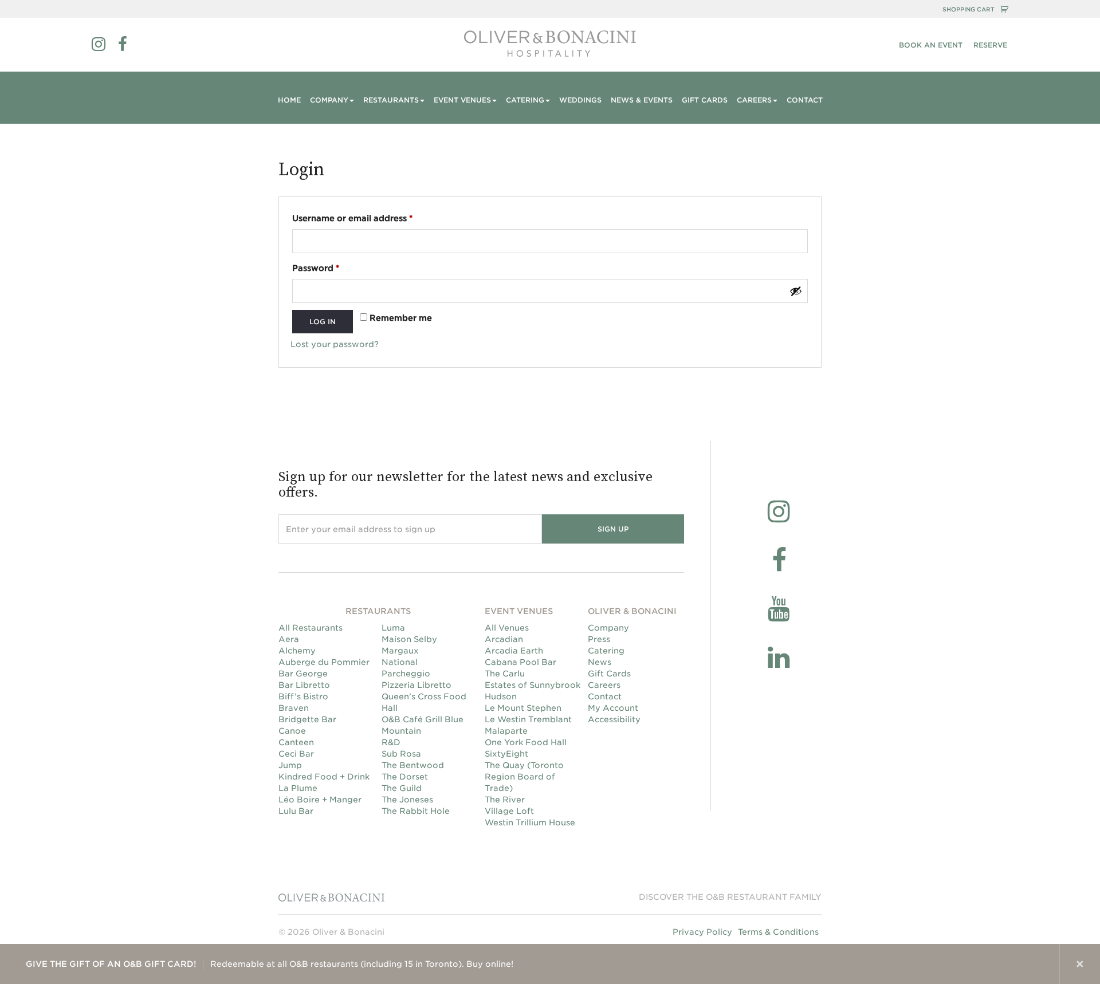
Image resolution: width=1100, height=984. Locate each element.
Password (335, 268)
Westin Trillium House (530, 822)
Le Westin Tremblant (528, 719)
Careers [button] (754, 100)
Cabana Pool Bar (520, 662)
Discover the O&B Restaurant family (730, 897)
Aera (288, 639)
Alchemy (297, 650)
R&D (391, 742)
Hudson (501, 696)
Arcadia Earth (514, 650)
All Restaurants (310, 627)
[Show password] (795, 291)
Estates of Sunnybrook (532, 685)
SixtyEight (506, 753)
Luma (393, 627)
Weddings (580, 100)
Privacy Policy (702, 931)
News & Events (642, 100)
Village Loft (509, 811)
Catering (606, 650)
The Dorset (405, 776)
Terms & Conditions (778, 931)
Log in (322, 321)
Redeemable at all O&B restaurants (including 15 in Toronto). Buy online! (269, 964)
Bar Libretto (304, 685)
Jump (290, 765)
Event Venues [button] (462, 100)
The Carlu (505, 673)
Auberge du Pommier (324, 662)
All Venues (507, 627)
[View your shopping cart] (1004, 9)
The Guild (402, 788)
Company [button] (329, 100)
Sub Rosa (401, 753)
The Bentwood (413, 765)
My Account (613, 708)
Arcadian (504, 639)
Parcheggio (406, 673)
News (599, 662)
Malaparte (506, 730)
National (400, 662)
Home (289, 100)
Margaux (400, 650)
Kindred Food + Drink (324, 776)
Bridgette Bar (307, 719)
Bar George (303, 673)
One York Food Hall (526, 742)
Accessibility (614, 719)
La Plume (297, 788)
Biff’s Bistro (303, 696)
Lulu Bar (295, 811)
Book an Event (930, 45)
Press (599, 639)
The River (505, 799)
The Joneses (407, 799)
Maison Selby (409, 639)
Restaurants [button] (391, 100)
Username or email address (371, 218)
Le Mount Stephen (523, 708)
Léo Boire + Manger (320, 799)
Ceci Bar (296, 753)
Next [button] (1039, 964)
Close (1080, 964)
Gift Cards (705, 100)
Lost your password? (334, 344)
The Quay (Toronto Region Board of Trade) (524, 777)
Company (608, 627)
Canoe (292, 730)
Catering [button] (525, 100)
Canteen (296, 742)
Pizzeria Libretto (416, 685)
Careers (604, 685)
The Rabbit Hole (416, 811)
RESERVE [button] (990, 45)
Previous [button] (999, 964)
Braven (293, 708)
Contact (805, 100)
